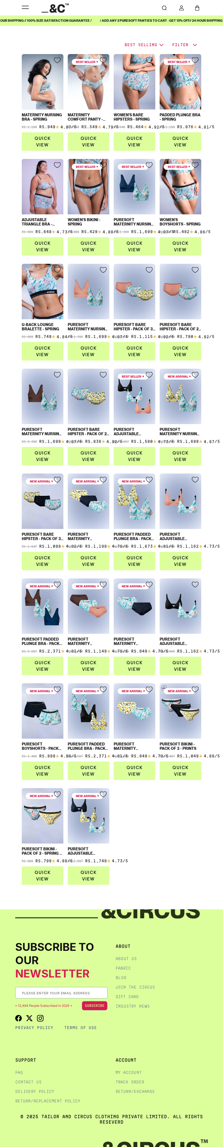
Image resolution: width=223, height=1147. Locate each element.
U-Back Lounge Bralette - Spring (40, 326)
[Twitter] (29, 1018)
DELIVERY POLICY (34, 1091)
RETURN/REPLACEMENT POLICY (47, 1101)
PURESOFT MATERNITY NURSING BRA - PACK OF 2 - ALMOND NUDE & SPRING (88, 326)
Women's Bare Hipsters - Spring (132, 117)
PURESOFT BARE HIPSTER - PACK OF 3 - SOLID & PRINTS (134, 326)
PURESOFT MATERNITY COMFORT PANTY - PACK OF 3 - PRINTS (86, 536)
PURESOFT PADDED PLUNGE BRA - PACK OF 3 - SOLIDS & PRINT (42, 641)
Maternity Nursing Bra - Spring (42, 117)
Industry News (133, 1006)
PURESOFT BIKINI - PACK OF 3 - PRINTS (178, 746)
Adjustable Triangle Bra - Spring (37, 222)
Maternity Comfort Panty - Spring (85, 117)
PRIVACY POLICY (34, 1027)
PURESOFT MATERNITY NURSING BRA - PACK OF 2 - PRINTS (180, 431)
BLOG (121, 977)
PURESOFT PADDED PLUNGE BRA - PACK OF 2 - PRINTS (132, 536)
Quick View (43, 141)
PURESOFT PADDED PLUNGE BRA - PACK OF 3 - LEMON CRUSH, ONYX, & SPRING (88, 746)
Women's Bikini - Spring (84, 222)
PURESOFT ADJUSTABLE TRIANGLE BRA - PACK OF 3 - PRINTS (88, 851)
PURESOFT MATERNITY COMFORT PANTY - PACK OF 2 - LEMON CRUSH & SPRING (132, 746)
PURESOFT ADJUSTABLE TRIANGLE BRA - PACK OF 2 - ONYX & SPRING (180, 641)
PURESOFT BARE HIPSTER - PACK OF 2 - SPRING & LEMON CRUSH (88, 431)
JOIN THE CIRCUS (135, 987)
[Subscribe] (103, 992)
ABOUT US (126, 958)
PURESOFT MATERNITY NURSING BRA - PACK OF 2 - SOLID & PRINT (134, 222)
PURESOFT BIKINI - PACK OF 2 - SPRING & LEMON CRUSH (42, 851)
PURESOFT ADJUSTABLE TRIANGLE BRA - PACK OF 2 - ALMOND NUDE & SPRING (180, 536)
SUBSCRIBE (94, 1005)
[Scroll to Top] (213, 1118)
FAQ (19, 1072)
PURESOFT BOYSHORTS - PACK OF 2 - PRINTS (40, 746)
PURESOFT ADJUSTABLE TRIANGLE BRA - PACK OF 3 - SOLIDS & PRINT (134, 431)
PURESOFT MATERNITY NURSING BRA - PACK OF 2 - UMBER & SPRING (42, 431)
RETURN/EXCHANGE (135, 1091)
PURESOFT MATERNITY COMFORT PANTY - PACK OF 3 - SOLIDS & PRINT (88, 641)
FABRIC (123, 968)
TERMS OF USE (80, 1027)
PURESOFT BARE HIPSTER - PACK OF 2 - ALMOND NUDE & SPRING (180, 326)
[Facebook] (18, 1018)
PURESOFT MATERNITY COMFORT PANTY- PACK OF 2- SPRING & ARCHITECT (133, 641)
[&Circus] (55, 7)
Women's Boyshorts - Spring (180, 222)
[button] (197, 8)
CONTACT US (28, 1082)
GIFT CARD (127, 996)
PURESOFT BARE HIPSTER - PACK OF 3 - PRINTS (42, 536)
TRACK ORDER (130, 1082)
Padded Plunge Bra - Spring (180, 117)
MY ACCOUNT (129, 1072)
